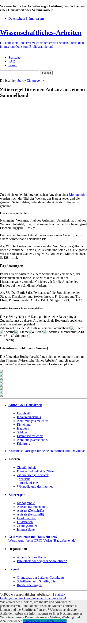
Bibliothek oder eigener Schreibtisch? (42, 561)
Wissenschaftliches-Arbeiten (41, 32)
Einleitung (24, 424)
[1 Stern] (77, 328)
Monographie (78, 194)
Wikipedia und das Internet (35, 486)
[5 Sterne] (50, 332)
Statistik (60, 594)
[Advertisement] (43, 145)
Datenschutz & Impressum (26, 18)
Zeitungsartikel (27, 526)
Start (20, 80)
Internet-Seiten (26, 529)
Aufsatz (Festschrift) (30, 514)
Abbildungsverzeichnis (32, 440)
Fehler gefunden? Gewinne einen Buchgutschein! (33, 598)
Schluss (22, 432)
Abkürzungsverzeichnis (32, 421)
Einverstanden (32, 621)
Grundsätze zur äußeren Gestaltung (40, 577)
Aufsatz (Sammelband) (32, 507)
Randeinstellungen (29, 585)
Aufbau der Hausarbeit (25, 405)
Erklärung (23, 443)
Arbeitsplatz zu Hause (31, 557)
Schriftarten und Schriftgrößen (37, 581)
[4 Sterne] (36, 332)
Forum (12, 65)
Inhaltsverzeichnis (29, 417)
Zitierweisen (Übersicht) (33, 475)
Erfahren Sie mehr (54, 621)
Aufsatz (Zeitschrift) (30, 510)
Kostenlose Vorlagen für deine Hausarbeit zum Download (47, 451)
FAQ (11, 61)
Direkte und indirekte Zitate (35, 471)
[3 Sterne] (21, 332)
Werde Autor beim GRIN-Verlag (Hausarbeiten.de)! (42, 538)
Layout (13, 569)
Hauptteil (23, 428)
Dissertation (25, 522)
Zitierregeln (34, 80)
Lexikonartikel (26, 518)
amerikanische (28, 482)
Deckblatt (23, 413)
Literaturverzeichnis (30, 436)
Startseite (14, 57)
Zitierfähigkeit (26, 467)
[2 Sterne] (7, 332)
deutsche (24, 479)
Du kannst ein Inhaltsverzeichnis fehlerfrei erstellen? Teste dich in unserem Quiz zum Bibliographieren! (42, 44)
